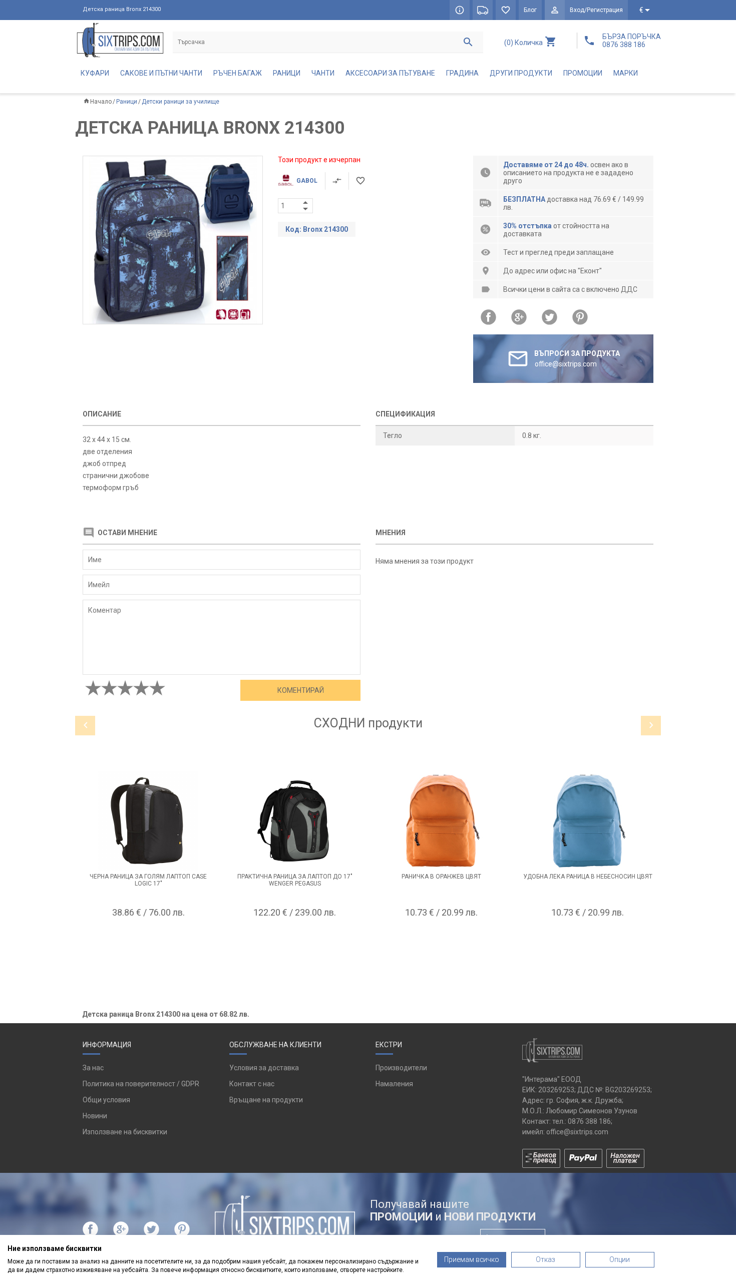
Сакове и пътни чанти (161, 73)
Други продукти (521, 73)
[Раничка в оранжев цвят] (441, 821)
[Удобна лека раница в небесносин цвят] (588, 821)
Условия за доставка (264, 1068)
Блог (530, 10)
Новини (95, 1116)
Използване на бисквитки (125, 1132)
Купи (148, 937)
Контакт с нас (251, 1084)
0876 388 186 (589, 1121)
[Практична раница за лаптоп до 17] (295, 821)
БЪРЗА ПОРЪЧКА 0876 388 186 (631, 41)
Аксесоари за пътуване (390, 73)
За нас (93, 1068)
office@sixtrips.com (577, 1132)
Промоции (582, 73)
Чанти (322, 73)
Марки (625, 73)
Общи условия (106, 1100)
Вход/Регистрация (596, 10)
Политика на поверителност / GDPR (141, 1084)
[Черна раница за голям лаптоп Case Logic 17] (148, 821)
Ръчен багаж (237, 73)
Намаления (394, 1084)
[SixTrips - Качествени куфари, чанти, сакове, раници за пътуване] (120, 40)
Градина (462, 73)
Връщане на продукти (266, 1100)
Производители (401, 1068)
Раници (286, 73)
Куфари (95, 73)
